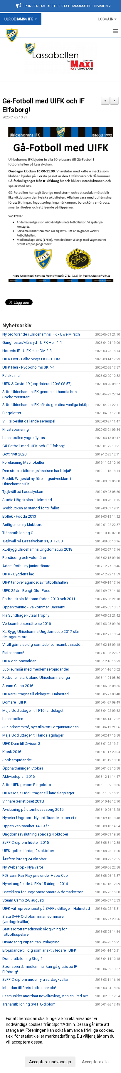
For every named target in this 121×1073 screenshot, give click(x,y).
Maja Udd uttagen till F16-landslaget (32, 710)
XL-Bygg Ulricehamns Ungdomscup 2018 (37, 549)
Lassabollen (12, 719)
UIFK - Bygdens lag (18, 574)
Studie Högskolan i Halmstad (27, 500)
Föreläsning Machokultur (23, 462)
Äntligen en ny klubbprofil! (24, 524)
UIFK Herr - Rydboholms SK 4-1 (28, 367)
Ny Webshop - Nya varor (22, 867)
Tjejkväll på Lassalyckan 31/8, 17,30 (32, 541)
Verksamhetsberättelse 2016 (26, 623)
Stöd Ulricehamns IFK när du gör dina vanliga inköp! (46, 404)
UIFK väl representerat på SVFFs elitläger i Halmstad (46, 908)
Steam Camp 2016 (17, 686)
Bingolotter (11, 413)
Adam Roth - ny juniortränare (26, 566)
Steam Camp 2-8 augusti (23, 900)
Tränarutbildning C (17, 533)
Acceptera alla (95, 1061)
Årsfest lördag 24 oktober (24, 859)
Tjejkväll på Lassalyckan (22, 491)
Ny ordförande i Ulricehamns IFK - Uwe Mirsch (41, 334)
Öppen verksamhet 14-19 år (25, 826)
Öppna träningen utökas (22, 768)
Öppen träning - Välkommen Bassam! (33, 607)
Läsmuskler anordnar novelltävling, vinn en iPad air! (45, 996)
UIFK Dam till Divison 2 (21, 743)
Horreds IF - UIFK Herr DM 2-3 (27, 351)
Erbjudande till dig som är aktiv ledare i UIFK (39, 950)
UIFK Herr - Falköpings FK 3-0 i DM (31, 359)
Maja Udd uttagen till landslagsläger (32, 735)
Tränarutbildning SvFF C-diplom (29, 1004)
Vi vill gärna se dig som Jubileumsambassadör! (42, 644)
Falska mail (11, 375)
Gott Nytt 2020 (14, 454)
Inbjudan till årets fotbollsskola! (29, 987)
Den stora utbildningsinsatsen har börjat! (36, 470)
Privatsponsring (15, 429)
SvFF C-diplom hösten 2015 (25, 842)
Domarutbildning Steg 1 (22, 958)
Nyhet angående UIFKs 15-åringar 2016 (35, 883)
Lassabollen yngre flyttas (23, 437)
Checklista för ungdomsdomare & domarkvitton (42, 892)
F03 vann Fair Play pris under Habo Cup (35, 875)
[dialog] (60, 1040)
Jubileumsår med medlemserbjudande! (35, 669)
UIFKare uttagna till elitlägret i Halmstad (35, 694)
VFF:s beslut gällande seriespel (28, 421)
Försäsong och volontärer (24, 557)
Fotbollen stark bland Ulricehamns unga (36, 677)
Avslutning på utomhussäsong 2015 (32, 809)
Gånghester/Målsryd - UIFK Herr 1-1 (32, 342)
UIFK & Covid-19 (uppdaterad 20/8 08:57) (37, 384)
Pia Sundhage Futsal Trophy (25, 615)
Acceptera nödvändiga (50, 1061)
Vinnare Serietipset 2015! (23, 801)
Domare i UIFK (14, 702)
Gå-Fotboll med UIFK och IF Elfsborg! (33, 446)
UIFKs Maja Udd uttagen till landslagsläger (38, 793)
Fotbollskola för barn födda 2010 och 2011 (38, 599)
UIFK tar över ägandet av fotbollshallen (35, 582)
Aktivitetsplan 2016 (18, 776)
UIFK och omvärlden (19, 661)
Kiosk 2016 (11, 752)
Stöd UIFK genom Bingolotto (26, 785)
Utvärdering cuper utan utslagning (31, 942)
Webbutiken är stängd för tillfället (30, 508)
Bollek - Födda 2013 (19, 516)
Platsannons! (13, 653)
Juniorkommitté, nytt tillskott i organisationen (40, 727)
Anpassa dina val (21, 1049)
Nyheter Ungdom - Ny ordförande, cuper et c (39, 818)
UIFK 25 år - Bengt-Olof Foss (26, 590)
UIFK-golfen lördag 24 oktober (28, 851)
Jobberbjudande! (17, 760)
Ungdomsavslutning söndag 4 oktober (35, 834)
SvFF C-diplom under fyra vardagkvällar (35, 979)
